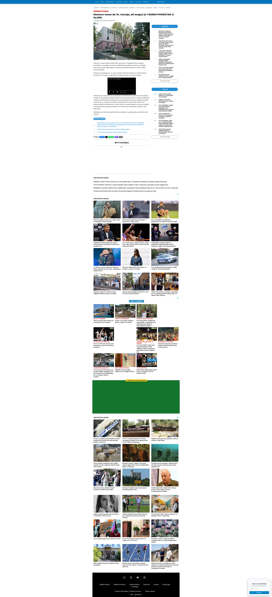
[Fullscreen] (134, 92)
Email (121, 137)
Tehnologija (140, 7)
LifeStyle (145, 2)
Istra (102, 2)
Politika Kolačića (105, 584)
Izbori (156, 7)
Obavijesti (149, 7)
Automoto (114, 7)
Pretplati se (259, 592)
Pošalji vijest (166, 584)
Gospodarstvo (105, 7)
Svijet (126, 2)
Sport (132, 2)
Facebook (102, 137)
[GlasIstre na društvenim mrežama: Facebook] (126, 577)
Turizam (168, 7)
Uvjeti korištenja (134, 584)
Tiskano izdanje (150, 591)
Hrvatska (119, 2)
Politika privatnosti (119, 584)
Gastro (96, 7)
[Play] (109, 92)
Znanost (132, 7)
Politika (161, 7)
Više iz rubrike (136, 301)
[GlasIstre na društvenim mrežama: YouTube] (139, 577)
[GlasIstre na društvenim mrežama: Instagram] (146, 577)
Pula (96, 2)
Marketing (135, 587)
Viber (116, 137)
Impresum (146, 584)
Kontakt (156, 584)
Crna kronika (109, 2)
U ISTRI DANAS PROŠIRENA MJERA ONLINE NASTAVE (112, 132)
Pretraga (162, 2)
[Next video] (113, 92)
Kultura (138, 2)
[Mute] (117, 92)
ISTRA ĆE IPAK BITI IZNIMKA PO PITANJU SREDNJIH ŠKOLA (113, 129)
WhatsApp (111, 137)
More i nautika (123, 7)
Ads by (133, 94)
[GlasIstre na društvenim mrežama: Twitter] (132, 577)
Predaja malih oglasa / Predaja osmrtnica (128, 591)
